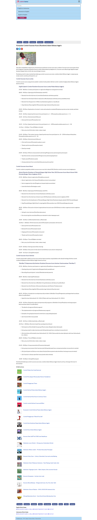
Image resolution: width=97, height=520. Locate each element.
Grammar (26, 504)
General (19, 42)
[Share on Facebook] (17, 50)
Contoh (26, 42)
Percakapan (47, 504)
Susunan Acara (49, 42)
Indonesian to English (23, 11)
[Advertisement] (48, 29)
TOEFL (66, 504)
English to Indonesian (23, 8)
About (27, 518)
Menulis (55, 504)
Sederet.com (19, 518)
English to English (22, 14)
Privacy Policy (32, 518)
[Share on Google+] (22, 50)
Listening (19, 504)
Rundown (40, 42)
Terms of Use (38, 518)
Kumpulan (32, 42)
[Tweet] (19, 50)
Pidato (40, 504)
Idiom (60, 504)
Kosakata (33, 504)
